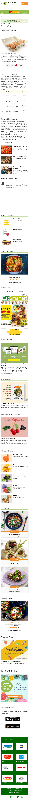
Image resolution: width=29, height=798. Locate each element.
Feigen (15, 485)
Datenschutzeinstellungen (14, 790)
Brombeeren (16, 475)
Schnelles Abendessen (14, 534)
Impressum (10, 788)
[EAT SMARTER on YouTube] (21, 797)
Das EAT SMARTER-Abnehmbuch (9, 404)
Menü (2, 13)
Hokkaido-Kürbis (17, 454)
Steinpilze (15, 495)
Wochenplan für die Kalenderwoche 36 (11, 661)
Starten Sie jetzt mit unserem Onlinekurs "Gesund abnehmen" (14, 364)
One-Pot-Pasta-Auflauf (14, 277)
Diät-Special (16, 219)
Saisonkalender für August (8, 438)
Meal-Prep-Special (18, 239)
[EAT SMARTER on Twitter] (18, 797)
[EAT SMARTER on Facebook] (7, 797)
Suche (23, 13)
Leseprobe (3, 328)
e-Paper (26, 328)
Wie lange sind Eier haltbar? (20, 156)
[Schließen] (1, 3)
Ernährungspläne (17, 229)
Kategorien (23, 794)
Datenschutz (18, 788)
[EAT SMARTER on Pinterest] (11, 797)
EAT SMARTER (6, 29)
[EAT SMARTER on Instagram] (14, 797)
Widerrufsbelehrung (14, 792)
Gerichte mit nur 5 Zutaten (14, 589)
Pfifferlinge (16, 464)
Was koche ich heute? (14, 562)
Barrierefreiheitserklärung (10, 794)
